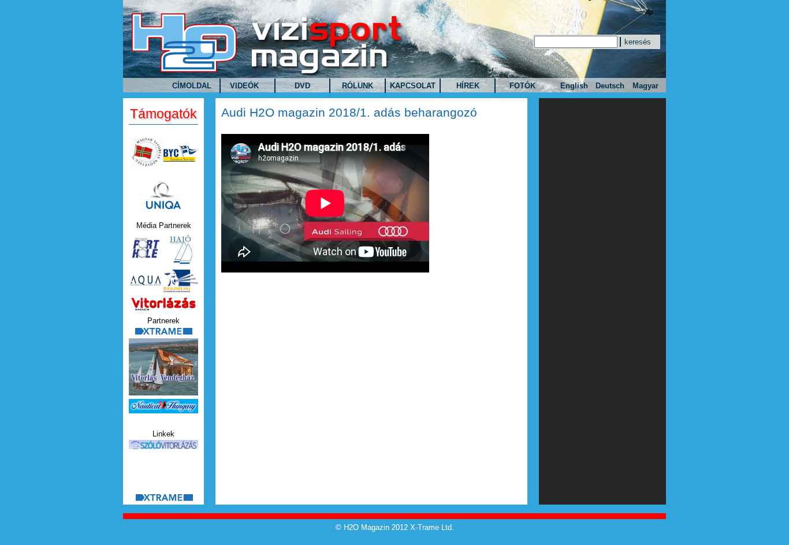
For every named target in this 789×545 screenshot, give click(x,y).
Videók (244, 85)
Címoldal (191, 85)
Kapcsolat (413, 85)
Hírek (467, 85)
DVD (302, 85)
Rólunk (357, 85)
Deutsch (610, 85)
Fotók (522, 85)
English (574, 85)
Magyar (645, 85)
